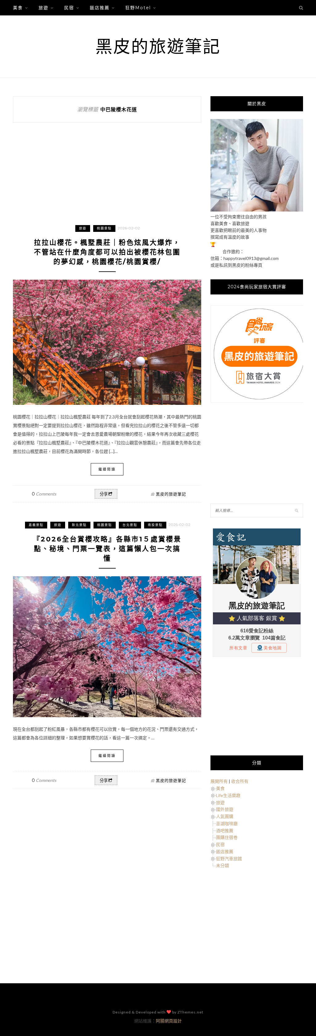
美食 (18, 7)
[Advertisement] (256, 454)
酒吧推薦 (224, 830)
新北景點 (79, 525)
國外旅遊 (224, 809)
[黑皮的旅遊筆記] (256, 209)
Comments (44, 493)
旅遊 (43, 7)
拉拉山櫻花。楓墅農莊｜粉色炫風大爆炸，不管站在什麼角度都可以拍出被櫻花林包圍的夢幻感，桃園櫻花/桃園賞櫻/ (107, 252)
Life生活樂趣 (228, 795)
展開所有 (219, 781)
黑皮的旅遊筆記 (158, 46)
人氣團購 (224, 816)
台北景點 (130, 525)
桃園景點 (104, 228)
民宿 (69, 7)
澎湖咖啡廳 (227, 823)
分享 (104, 494)
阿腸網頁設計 (169, 1020)
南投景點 (155, 525)
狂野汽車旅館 (229, 858)
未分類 (222, 865)
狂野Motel (138, 7)
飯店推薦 (100, 7)
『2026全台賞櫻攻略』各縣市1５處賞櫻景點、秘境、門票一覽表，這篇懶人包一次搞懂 (107, 548)
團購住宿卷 (227, 837)
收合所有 (239, 781)
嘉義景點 (36, 525)
